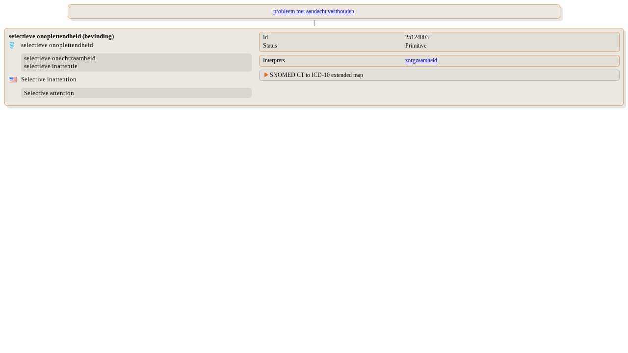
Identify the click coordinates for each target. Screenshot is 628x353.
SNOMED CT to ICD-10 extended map (316, 75)
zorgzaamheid (421, 60)
